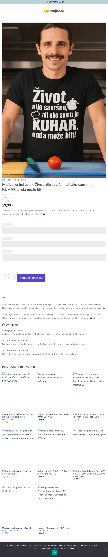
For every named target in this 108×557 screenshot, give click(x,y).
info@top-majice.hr (54, 2)
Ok (54, 552)
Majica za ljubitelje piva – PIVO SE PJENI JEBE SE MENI (16, 529)
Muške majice (21, 180)
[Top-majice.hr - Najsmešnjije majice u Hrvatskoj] (54, 10)
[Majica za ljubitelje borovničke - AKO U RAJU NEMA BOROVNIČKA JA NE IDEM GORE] (89, 448)
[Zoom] (6, 174)
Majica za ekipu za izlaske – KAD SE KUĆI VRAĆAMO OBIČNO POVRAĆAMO (17, 417)
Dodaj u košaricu (31, 278)
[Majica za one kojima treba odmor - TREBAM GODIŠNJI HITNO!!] (89, 391)
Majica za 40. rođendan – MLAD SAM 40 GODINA (54, 529)
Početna (6, 180)
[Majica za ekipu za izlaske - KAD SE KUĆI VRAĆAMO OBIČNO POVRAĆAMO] (18, 391)
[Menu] (3, 10)
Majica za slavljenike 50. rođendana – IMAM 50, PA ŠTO (53, 415)
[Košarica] (104, 11)
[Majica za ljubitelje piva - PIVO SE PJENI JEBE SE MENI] (18, 505)
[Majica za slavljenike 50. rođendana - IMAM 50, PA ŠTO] (54, 391)
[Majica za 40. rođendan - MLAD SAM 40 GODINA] (54, 505)
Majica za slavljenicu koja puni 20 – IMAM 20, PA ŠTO (17, 472)
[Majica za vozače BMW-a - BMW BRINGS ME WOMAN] (54, 448)
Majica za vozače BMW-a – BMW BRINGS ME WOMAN (52, 472)
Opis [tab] (4, 298)
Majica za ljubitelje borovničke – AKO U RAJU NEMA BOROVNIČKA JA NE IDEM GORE (89, 474)
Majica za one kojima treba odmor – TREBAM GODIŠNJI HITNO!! (88, 415)
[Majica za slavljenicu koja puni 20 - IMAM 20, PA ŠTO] (18, 448)
